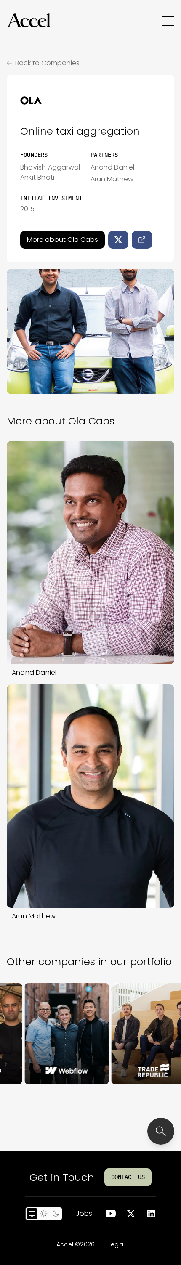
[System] (32, 1213)
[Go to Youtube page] (111, 1214)
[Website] (142, 240)
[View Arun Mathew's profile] (90, 796)
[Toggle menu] (168, 20)
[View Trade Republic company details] (136, 1033)
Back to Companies (47, 63)
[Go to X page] (131, 1214)
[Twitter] (118, 240)
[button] (29, 20)
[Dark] (55, 1213)
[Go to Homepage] (29, 20)
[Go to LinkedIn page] (151, 1214)
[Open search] (160, 1131)
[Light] (43, 1213)
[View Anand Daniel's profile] (90, 552)
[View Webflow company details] (49, 1033)
